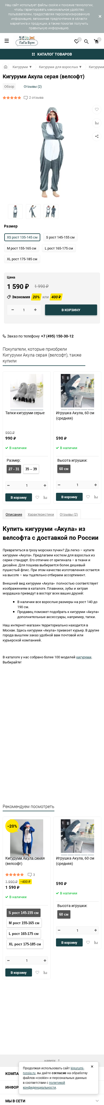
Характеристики (41, 514)
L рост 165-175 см (24, 934)
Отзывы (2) (33, 86)
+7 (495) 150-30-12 (57, 336)
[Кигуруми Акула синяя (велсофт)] (26, 836)
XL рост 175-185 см (25, 944)
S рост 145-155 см (24, 913)
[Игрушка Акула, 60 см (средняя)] (77, 391)
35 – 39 (31, 469)
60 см (64, 469)
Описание (14, 514)
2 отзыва (36, 97)
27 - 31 (14, 469)
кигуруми (83, 657)
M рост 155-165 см (24, 923)
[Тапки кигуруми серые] (26, 391)
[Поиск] (86, 41)
